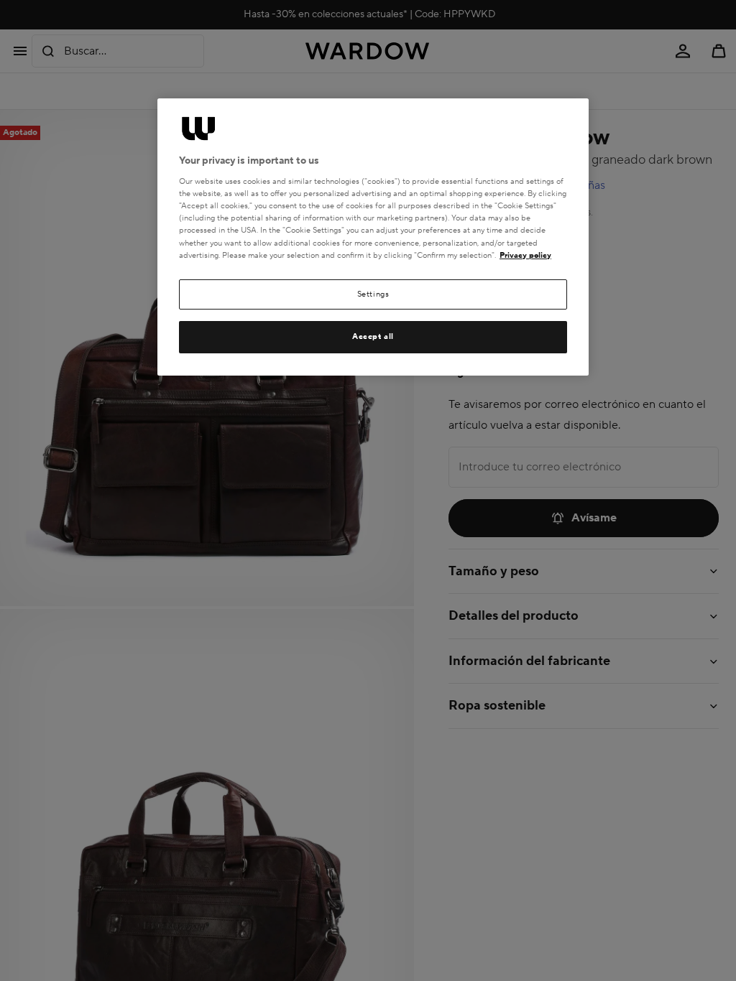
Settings (373, 294)
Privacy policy (525, 255)
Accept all (373, 336)
